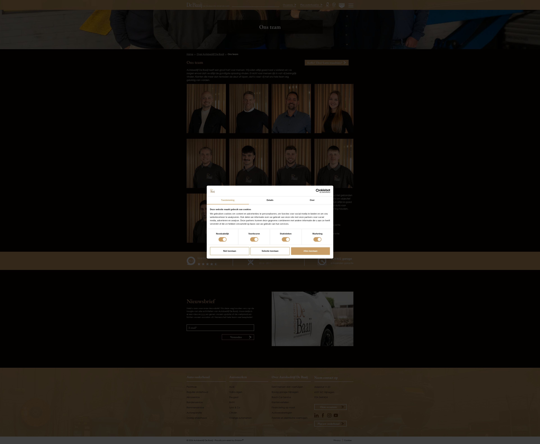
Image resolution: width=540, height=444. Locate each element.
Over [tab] (312, 200)
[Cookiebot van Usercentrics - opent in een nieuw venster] (318, 191)
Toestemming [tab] (227, 200)
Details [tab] (270, 200)
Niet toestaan (229, 251)
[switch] (254, 239)
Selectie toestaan (270, 251)
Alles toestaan (310, 251)
